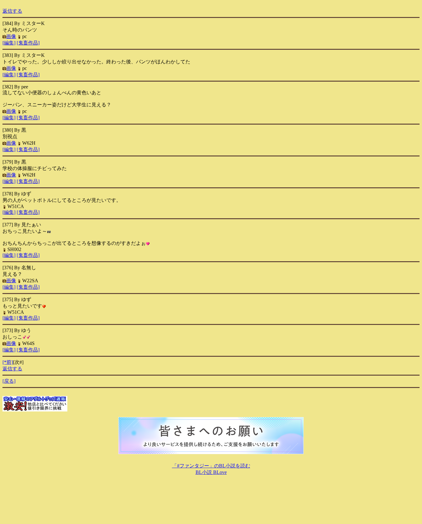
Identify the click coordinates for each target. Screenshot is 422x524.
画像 (11, 36)
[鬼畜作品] (28, 42)
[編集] (8, 42)
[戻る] (8, 381)
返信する (12, 11)
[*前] (7, 362)
